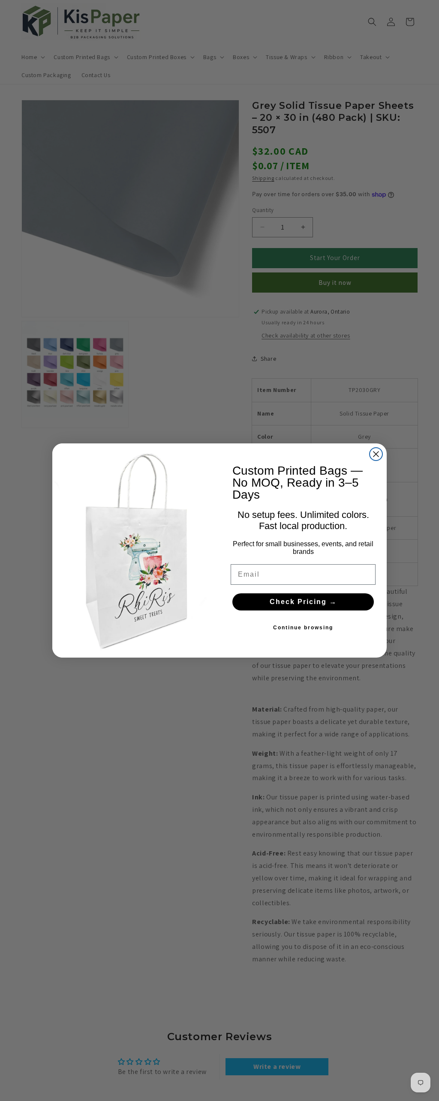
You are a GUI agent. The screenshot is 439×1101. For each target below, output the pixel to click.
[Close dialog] (376, 454)
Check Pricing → (303, 601)
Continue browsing (303, 628)
